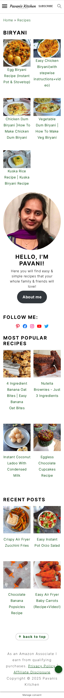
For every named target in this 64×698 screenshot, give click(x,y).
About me (32, 297)
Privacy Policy (41, 666)
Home (8, 20)
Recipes (24, 20)
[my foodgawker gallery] (32, 487)
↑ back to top (32, 637)
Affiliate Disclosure (32, 672)
